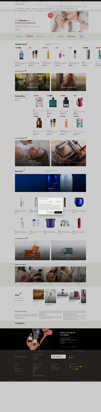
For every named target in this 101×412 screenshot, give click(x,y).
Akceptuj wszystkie (58, 212)
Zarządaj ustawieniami (50, 212)
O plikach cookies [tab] (58, 201)
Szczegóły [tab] (50, 201)
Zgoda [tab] (42, 201)
